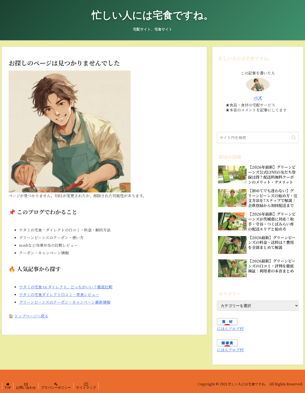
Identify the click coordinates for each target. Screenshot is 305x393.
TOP (8, 387)
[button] (294, 137)
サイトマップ (86, 387)
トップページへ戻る (31, 316)
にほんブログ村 (230, 328)
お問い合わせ (26, 387)
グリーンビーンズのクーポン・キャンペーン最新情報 (64, 302)
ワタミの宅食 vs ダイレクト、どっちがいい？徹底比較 (65, 287)
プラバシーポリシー (56, 387)
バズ (258, 98)
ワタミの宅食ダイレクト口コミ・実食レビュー (59, 294)
